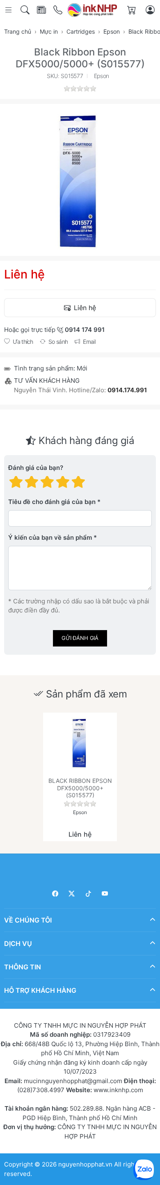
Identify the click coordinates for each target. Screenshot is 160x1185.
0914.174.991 (127, 390)
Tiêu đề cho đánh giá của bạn (52, 502)
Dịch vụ (18, 943)
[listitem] (80, 180)
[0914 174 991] (58, 10)
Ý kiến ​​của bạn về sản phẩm (50, 538)
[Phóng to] (80, 180)
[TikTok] (88, 893)
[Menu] (9, 10)
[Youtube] (105, 893)
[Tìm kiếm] (26, 10)
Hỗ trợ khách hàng (40, 990)
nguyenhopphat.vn (85, 1164)
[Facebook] (55, 893)
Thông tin (22, 967)
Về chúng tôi (28, 920)
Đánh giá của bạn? (35, 468)
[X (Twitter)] (72, 893)
